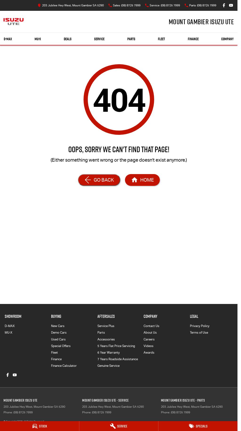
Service (99, 39)
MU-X (38, 39)
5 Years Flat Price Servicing (116, 346)
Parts (131, 39)
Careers (149, 339)
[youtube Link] (231, 5)
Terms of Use (199, 332)
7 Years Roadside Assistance (117, 359)
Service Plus (105, 326)
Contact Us (151, 326)
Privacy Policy (199, 326)
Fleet (161, 39)
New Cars (57, 326)
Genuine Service (108, 365)
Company (227, 39)
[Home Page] (14, 21)
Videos (148, 346)
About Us (150, 332)
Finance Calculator (64, 365)
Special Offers (61, 346)
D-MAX (8, 39)
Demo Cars (59, 332)
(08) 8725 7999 (23, 412)
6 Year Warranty (108, 352)
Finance (193, 39)
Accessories (106, 339)
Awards (149, 352)
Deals (68, 39)
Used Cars (58, 339)
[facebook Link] (224, 5)
